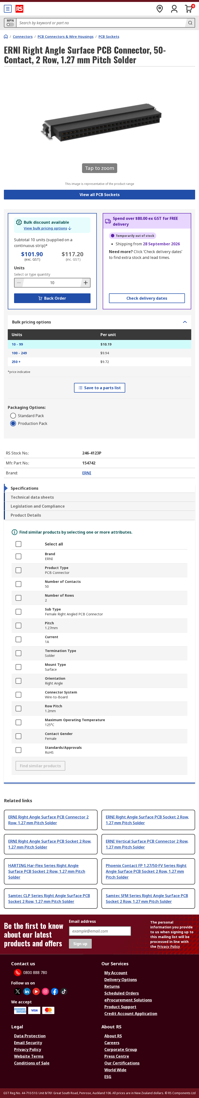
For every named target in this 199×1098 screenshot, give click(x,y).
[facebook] (54, 991)
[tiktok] (63, 991)
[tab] (99, 488)
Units (19, 268)
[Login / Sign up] (174, 9)
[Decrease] (19, 282)
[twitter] (17, 991)
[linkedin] (27, 991)
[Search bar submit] (190, 22)
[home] (6, 36)
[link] (47, 228)
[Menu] (8, 9)
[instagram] (45, 991)
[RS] (19, 9)
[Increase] (85, 282)
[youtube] (36, 991)
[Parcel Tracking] (159, 9)
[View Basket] (188, 9)
